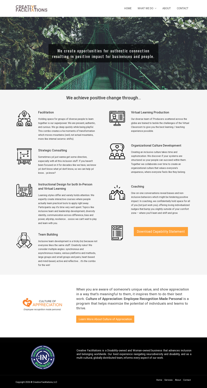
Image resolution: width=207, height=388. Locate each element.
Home (128, 8)
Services (168, 380)
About (166, 8)
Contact (182, 8)
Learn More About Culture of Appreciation (105, 319)
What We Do (145, 8)
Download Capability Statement (161, 231)
